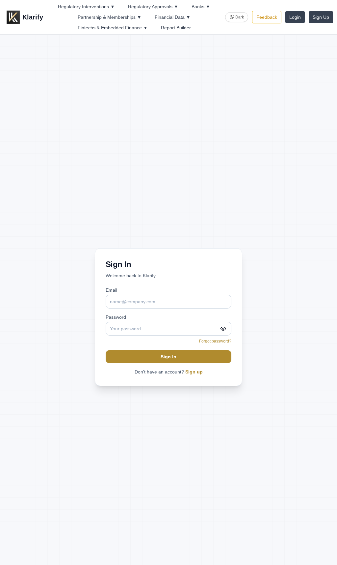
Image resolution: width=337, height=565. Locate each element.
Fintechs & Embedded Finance (113, 27)
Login (295, 17)
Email (111, 290)
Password (116, 317)
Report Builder (176, 27)
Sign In (168, 356)
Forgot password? (215, 341)
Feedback (266, 17)
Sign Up (321, 17)
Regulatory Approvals (153, 6)
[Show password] (223, 328)
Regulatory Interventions (86, 6)
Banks (201, 6)
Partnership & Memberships (110, 17)
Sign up (194, 371)
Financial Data (173, 17)
